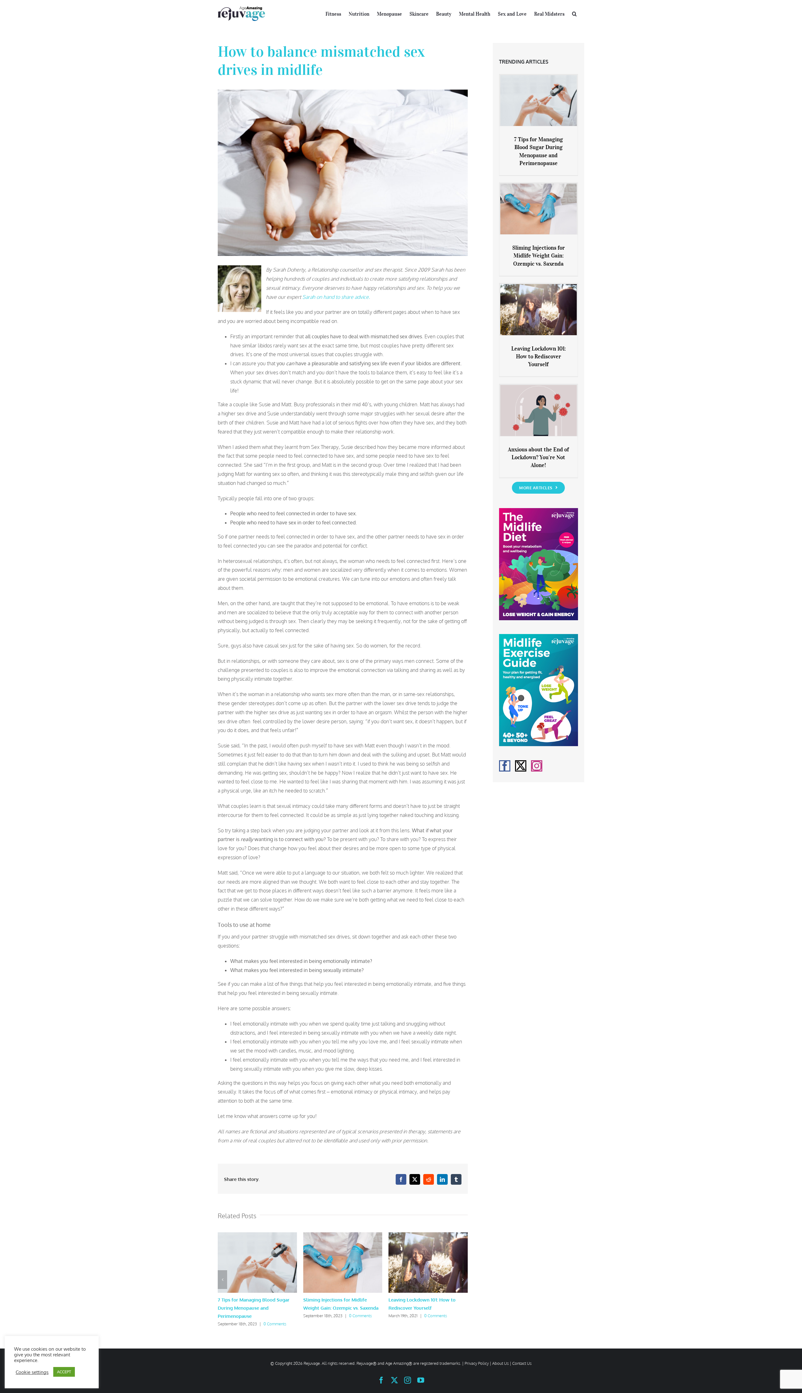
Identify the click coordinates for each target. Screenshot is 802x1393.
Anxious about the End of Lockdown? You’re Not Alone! (538, 457)
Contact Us (522, 1363)
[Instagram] (536, 766)
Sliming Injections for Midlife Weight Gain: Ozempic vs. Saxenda (538, 255)
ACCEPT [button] (64, 1371)
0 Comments (274, 1323)
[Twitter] (520, 766)
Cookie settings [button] (32, 1372)
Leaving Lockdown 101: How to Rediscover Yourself (538, 356)
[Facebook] (504, 766)
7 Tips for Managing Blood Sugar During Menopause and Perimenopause (253, 1308)
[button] (574, 13)
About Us (500, 1363)
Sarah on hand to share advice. (336, 297)
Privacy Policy (477, 1363)
